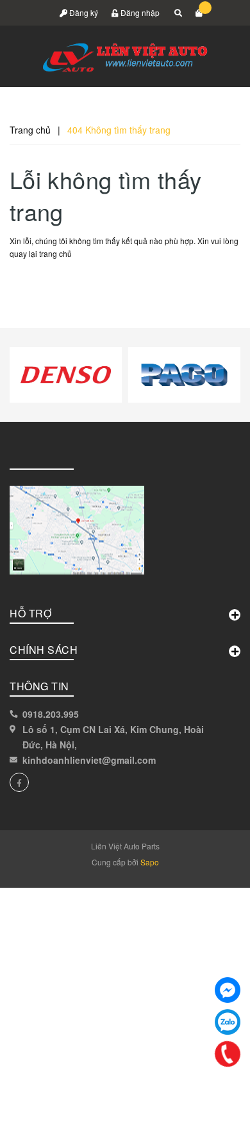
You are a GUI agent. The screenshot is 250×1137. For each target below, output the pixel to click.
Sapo (149, 861)
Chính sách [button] (44, 649)
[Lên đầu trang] (212, 1111)
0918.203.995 (50, 714)
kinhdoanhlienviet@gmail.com (89, 760)
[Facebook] (227, 990)
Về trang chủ (52, 283)
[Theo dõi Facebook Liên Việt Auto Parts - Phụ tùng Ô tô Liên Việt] (19, 782)
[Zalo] (227, 1022)
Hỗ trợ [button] (30, 613)
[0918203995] (228, 1054)
